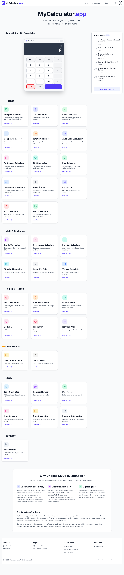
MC (30, 60)
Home (86, 3)
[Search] (115, 3)
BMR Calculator (68, 552)
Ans (48, 81)
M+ (48, 60)
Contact (7, 548)
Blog (106, 3)
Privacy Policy (40, 546)
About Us (8, 546)
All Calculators (98, 546)
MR (39, 60)
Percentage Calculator (71, 549)
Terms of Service (41, 548)
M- (58, 60)
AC (30, 87)
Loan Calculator (68, 546)
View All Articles (106, 89)
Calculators (95, 3)
